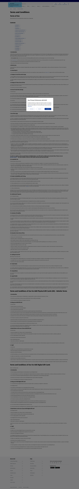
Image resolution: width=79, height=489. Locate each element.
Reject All (39, 108)
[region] (39, 104)
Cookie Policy (30, 106)
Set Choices (31, 108)
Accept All (47, 108)
